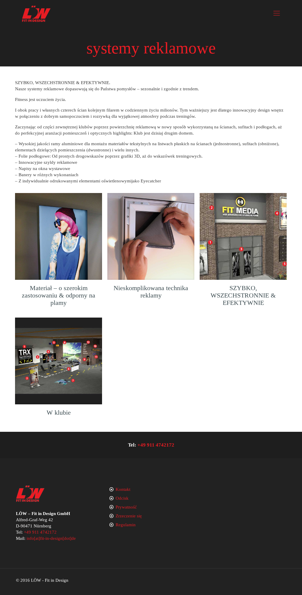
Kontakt (123, 489)
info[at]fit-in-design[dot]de (51, 538)
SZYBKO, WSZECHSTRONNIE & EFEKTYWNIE (243, 295)
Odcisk (122, 498)
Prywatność (126, 507)
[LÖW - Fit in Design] (36, 13)
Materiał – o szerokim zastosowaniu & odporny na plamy (58, 295)
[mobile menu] (277, 13)
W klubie (59, 412)
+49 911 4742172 (155, 445)
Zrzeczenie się (129, 516)
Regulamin (126, 524)
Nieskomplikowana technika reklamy (151, 291)
